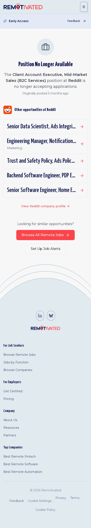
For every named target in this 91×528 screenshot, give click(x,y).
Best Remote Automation (22, 472)
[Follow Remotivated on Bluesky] (51, 316)
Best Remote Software (20, 464)
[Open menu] (84, 7)
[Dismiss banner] (85, 21)
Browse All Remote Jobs (42, 235)
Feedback (74, 20)
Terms (74, 498)
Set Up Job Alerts (46, 249)
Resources (11, 428)
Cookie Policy (45, 510)
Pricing (8, 399)
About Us (10, 420)
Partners (9, 435)
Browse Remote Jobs (19, 355)
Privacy (60, 498)
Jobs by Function (16, 362)
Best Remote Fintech (19, 456)
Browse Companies (17, 370)
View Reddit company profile (43, 206)
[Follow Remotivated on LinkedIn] (40, 316)
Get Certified (12, 391)
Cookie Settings (39, 501)
